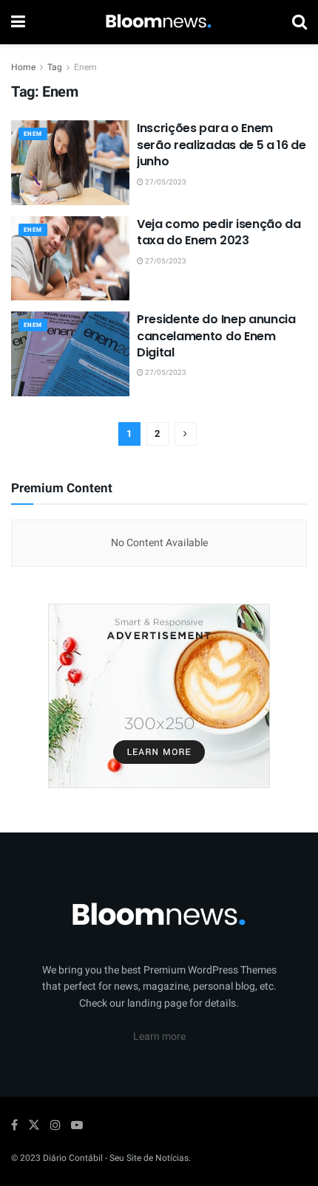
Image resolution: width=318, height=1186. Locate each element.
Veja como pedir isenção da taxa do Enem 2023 (219, 232)
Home (23, 67)
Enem (85, 67)
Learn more (159, 1036)
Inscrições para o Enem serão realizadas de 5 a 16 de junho (221, 145)
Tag (54, 67)
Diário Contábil (73, 1158)
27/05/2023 (164, 182)
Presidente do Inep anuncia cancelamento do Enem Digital (216, 336)
